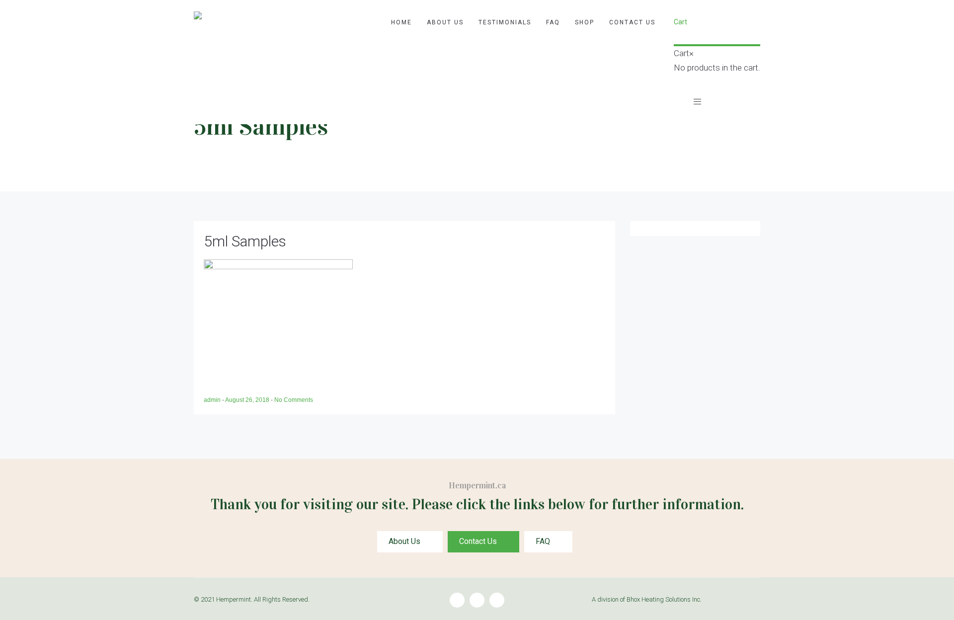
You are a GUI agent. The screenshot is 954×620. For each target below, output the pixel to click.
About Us (445, 22)
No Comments (293, 399)
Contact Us (632, 22)
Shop (584, 22)
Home (401, 22)
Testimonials (504, 22)
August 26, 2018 (248, 399)
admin (213, 399)
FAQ (553, 22)
